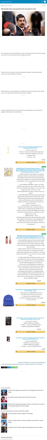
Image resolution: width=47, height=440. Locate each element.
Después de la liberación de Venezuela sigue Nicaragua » (32, 362)
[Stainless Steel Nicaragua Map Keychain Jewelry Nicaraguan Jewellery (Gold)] (8, 150)
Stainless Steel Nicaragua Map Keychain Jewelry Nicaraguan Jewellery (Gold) (30, 147)
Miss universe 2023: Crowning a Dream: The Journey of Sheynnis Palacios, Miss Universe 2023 (30, 318)
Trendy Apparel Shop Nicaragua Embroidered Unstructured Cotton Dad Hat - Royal (30, 290)
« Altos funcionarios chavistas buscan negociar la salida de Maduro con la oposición (21, 364)
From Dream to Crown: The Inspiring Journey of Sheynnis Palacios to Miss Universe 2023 (30, 338)
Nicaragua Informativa (6, 1)
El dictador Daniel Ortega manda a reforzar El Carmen (22, 397)
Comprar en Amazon (31, 162)
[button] (2, 367)
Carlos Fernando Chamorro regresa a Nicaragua (20, 413)
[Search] (39, 1)
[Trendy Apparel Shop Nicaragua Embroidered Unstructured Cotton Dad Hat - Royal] (8, 300)
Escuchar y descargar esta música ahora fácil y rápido (15, 411)
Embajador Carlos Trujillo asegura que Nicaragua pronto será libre (25, 427)
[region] (23, 46)
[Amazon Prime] (43, 280)
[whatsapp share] (12, 368)
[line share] (16, 368)
